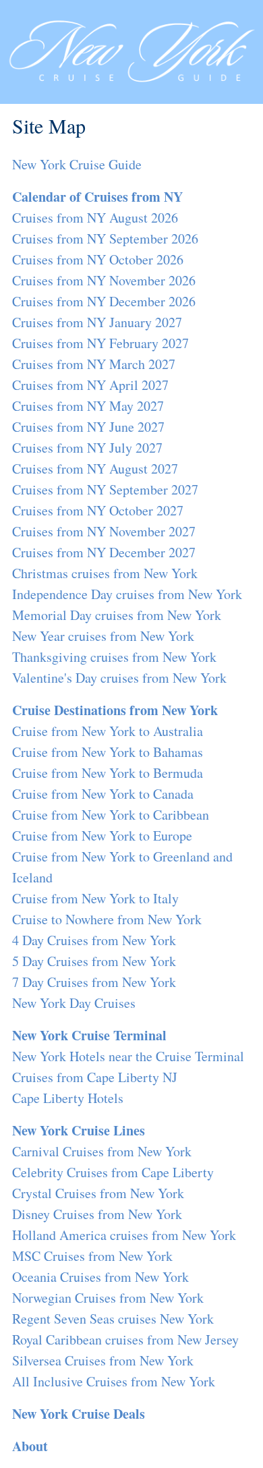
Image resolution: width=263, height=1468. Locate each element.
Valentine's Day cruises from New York (119, 678)
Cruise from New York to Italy (95, 898)
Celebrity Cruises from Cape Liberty (113, 1172)
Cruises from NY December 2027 (104, 552)
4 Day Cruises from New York (94, 940)
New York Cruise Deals (78, 1413)
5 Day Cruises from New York (94, 961)
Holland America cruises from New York (124, 1235)
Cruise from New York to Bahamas (107, 752)
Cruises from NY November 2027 (104, 531)
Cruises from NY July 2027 (87, 448)
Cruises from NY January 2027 (97, 322)
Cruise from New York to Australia (107, 731)
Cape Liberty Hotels (67, 1098)
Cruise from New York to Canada (103, 794)
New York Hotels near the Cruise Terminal (128, 1056)
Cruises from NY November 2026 (104, 280)
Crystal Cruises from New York (98, 1193)
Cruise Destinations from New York (115, 710)
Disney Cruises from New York (97, 1214)
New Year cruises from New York (103, 636)
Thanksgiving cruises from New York (114, 657)
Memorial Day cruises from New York (116, 615)
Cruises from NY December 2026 (104, 301)
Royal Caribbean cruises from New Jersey (125, 1339)
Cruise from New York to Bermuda (107, 773)
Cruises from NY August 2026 (95, 217)
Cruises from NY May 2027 (88, 406)
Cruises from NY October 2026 (97, 259)
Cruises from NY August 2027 (95, 468)
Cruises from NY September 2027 (105, 489)
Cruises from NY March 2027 (93, 364)
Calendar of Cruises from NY (97, 196)
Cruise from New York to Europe (102, 835)
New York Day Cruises (74, 1003)
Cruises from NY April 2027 (90, 385)
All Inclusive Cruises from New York (113, 1381)
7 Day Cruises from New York (94, 982)
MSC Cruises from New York (92, 1256)
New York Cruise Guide (77, 164)
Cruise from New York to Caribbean (110, 815)
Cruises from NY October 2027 (97, 510)
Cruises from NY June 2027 (88, 427)
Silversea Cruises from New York (103, 1360)
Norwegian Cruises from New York (108, 1298)
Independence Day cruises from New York (127, 594)
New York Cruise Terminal (89, 1035)
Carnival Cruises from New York (102, 1151)
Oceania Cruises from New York (100, 1277)
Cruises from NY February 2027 (100, 343)
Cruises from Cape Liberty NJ (94, 1077)
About (30, 1446)
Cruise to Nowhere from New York (107, 919)
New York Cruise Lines (78, 1130)
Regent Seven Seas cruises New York (113, 1318)
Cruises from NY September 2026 (105, 238)
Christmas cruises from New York (105, 573)
